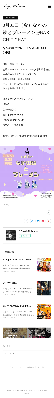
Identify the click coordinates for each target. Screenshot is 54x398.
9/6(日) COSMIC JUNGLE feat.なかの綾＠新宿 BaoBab (28, 306)
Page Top (27, 379)
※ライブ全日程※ (10, 282)
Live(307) (6, 205)
